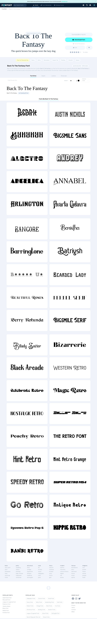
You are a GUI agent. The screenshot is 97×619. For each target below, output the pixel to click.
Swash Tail (55, 60)
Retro (39, 60)
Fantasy (63, 60)
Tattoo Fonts (39, 602)
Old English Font (55, 613)
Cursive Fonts (41, 598)
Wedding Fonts (41, 609)
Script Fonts (51, 598)
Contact (73, 609)
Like (76, 47)
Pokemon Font (6, 604)
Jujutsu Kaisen (6, 606)
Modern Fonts (30, 606)
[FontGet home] (6, 5)
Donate (86, 66)
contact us (64, 1)
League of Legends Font (9, 602)
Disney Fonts (46, 617)
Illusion (77, 60)
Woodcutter (78, 66)
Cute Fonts (59, 602)
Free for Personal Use (22, 60)
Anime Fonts (45, 613)
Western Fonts (51, 609)
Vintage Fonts (39, 606)
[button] (83, 5)
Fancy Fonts (30, 602)
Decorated (46, 60)
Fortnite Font (6, 612)
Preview (84, 79)
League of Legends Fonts (33, 613)
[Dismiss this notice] (95, 1)
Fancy (33, 60)
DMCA (73, 611)
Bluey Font (5, 608)
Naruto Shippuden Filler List (33, 617)
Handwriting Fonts (49, 602)
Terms (73, 607)
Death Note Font (7, 597)
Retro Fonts (49, 606)
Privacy (73, 605)
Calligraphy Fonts (31, 598)
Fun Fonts (57, 606)
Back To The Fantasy (45, 68)
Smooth (71, 60)
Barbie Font (6, 610)
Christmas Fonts (31, 609)
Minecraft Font (6, 600)
